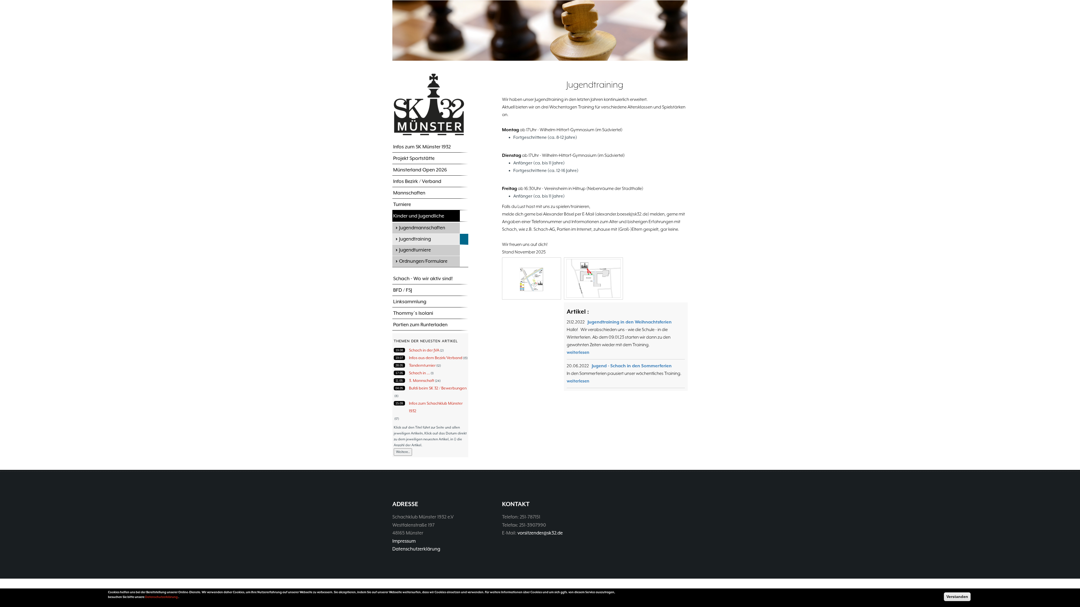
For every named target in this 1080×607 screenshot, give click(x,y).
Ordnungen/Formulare (423, 261)
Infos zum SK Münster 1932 (422, 147)
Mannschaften (409, 193)
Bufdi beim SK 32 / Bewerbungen (438, 388)
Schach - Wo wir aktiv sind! (423, 278)
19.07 (399, 357)
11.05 (399, 380)
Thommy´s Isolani (413, 313)
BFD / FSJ (402, 290)
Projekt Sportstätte (414, 158)
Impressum (404, 541)
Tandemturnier (422, 365)
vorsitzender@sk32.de (540, 533)
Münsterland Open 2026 (420, 170)
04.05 (399, 388)
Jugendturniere (415, 250)
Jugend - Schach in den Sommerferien (632, 365)
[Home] (429, 104)
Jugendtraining (415, 239)
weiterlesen (578, 352)
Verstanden (957, 596)
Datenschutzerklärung (416, 549)
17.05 (399, 373)
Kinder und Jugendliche (418, 216)
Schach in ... (419, 373)
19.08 (399, 350)
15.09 (399, 403)
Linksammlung (409, 301)
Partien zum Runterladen (420, 324)
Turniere (402, 204)
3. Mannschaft (421, 380)
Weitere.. (403, 452)
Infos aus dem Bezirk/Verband (435, 357)
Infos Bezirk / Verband (417, 181)
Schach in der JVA (424, 350)
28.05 (399, 365)
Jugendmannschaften (422, 227)
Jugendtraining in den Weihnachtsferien (630, 322)
